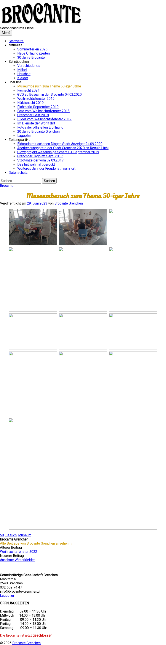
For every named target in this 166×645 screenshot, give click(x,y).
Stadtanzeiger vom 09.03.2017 (40, 160)
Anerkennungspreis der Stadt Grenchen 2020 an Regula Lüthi (63, 148)
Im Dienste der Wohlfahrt (36, 123)
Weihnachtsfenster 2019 (35, 99)
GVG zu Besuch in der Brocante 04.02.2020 (49, 94)
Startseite (16, 41)
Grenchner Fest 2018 (33, 115)
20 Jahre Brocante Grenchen (38, 131)
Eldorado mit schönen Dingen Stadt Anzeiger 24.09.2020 (59, 144)
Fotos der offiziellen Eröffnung (40, 127)
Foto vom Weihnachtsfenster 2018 (43, 111)
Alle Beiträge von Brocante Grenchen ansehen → (36, 543)
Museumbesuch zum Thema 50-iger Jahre (49, 86)
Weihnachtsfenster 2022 (18, 552)
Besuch (11, 535)
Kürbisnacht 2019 (30, 103)
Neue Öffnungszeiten (33, 53)
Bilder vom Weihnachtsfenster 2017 (44, 119)
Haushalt (23, 74)
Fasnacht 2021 (28, 90)
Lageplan (24, 136)
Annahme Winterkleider (17, 560)
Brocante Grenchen (26, 643)
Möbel (22, 70)
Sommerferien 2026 (32, 49)
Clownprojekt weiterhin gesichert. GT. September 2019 (58, 152)
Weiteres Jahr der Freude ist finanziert (46, 168)
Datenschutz (18, 173)
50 (2, 535)
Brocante (6, 186)
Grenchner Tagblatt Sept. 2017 (40, 156)
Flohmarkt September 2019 (38, 107)
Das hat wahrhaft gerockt (36, 164)
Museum (24, 535)
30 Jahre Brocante (31, 57)
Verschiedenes (28, 66)
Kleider (22, 78)
